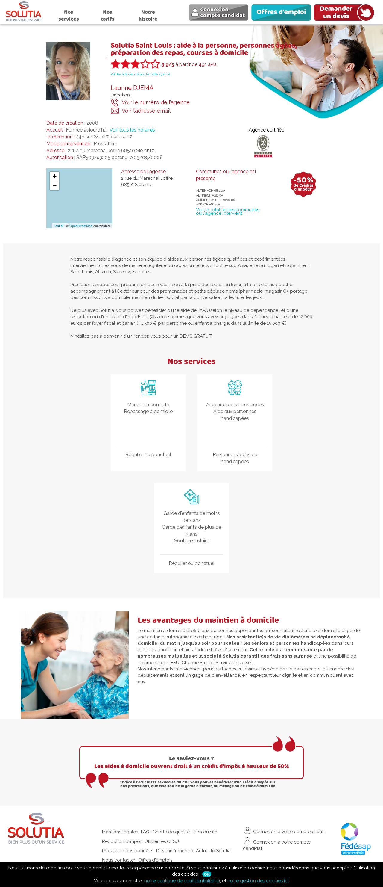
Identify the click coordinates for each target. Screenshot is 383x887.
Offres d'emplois (155, 860)
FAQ (145, 832)
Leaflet (58, 225)
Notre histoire (148, 15)
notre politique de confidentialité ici (182, 880)
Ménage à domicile (148, 404)
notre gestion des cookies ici (257, 880)
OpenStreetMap (80, 225)
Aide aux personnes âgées (235, 404)
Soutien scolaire (191, 540)
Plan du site (205, 832)
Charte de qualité (171, 832)
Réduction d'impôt (122, 841)
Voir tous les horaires (132, 130)
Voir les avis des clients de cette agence (140, 74)
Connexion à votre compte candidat (277, 845)
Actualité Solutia (213, 850)
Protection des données (127, 850)
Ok (207, 874)
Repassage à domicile (148, 411)
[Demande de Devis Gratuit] (345, 13)
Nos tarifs (108, 15)
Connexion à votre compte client (287, 831)
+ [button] (55, 176)
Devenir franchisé (174, 850)
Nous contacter (118, 860)
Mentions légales (120, 832)
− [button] (55, 185)
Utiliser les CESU (162, 841)
